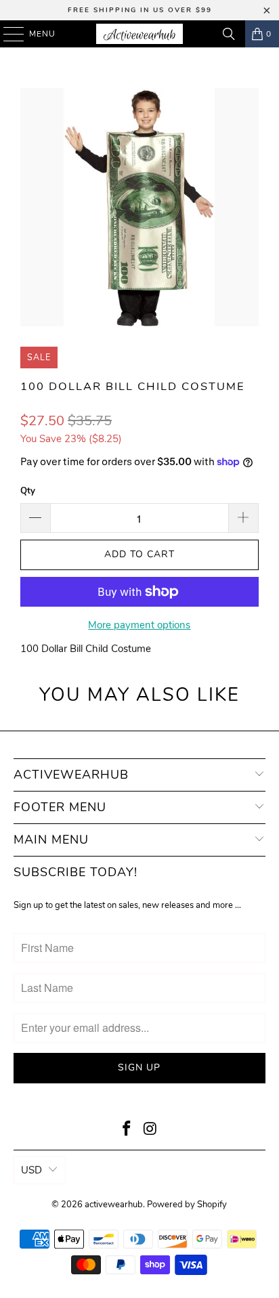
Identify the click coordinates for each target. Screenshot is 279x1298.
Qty (27, 491)
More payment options (139, 625)
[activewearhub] (139, 33)
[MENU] (7, 33)
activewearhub (114, 1204)
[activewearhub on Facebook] (127, 1130)
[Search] (229, 33)
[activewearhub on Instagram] (150, 1130)
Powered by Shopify (187, 1204)
